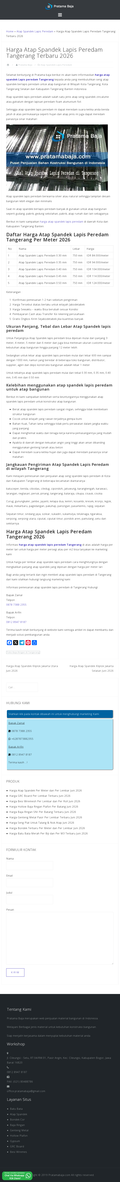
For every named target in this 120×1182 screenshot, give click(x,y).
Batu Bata (16, 1108)
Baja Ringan (17, 1125)
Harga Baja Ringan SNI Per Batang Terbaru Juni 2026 (42, 812)
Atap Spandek (18, 1114)
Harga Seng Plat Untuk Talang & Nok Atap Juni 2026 (41, 822)
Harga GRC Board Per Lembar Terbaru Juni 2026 (39, 796)
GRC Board (17, 1146)
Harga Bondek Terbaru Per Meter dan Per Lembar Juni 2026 (47, 828)
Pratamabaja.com (59, 1175)
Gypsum (15, 1141)
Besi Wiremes (18, 1152)
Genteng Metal (19, 1130)
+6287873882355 (22, 739)
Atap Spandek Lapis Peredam (35, 31)
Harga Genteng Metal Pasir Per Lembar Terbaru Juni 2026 (45, 817)
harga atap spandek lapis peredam (61, 221)
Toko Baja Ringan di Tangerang (23, 652)
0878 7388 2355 (16, 604)
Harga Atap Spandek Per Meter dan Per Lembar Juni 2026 (45, 790)
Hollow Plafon (19, 1135)
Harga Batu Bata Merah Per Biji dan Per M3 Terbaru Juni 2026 (48, 833)
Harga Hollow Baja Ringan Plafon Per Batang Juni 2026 (43, 806)
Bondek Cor (17, 1119)
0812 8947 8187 (16, 622)
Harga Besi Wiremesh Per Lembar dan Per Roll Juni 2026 (44, 801)
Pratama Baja (25, 64)
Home (10, 31)
